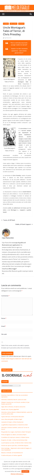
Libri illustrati (13, 23)
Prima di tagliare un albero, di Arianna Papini (13, 434)
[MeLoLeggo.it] (17, 6)
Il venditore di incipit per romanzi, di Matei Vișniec (15, 437)
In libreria (6, 23)
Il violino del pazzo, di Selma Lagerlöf (11, 455)
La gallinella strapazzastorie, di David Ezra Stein (14, 425)
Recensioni (21, 23)
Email (3, 326)
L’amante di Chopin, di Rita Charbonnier (12, 422)
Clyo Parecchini (7, 38)
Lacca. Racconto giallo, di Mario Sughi (11, 419)
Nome (3, 318)
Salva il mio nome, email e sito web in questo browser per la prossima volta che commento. (15, 347)
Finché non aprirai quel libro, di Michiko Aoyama (14, 445)
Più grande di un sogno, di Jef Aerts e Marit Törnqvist (16, 432)
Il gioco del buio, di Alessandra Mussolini (12, 416)
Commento (5, 296)
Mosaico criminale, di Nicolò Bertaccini (12, 452)
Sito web (4, 334)
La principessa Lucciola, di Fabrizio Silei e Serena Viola (16, 443)
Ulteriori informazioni (17, 474)
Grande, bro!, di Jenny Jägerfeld (10, 409)
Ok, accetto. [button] (25, 471)
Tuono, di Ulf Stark (9, 220)
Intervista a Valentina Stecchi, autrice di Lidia (13, 399)
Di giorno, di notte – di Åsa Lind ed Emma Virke (14, 440)
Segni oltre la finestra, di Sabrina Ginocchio (13, 407)
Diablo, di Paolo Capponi (23, 224)
